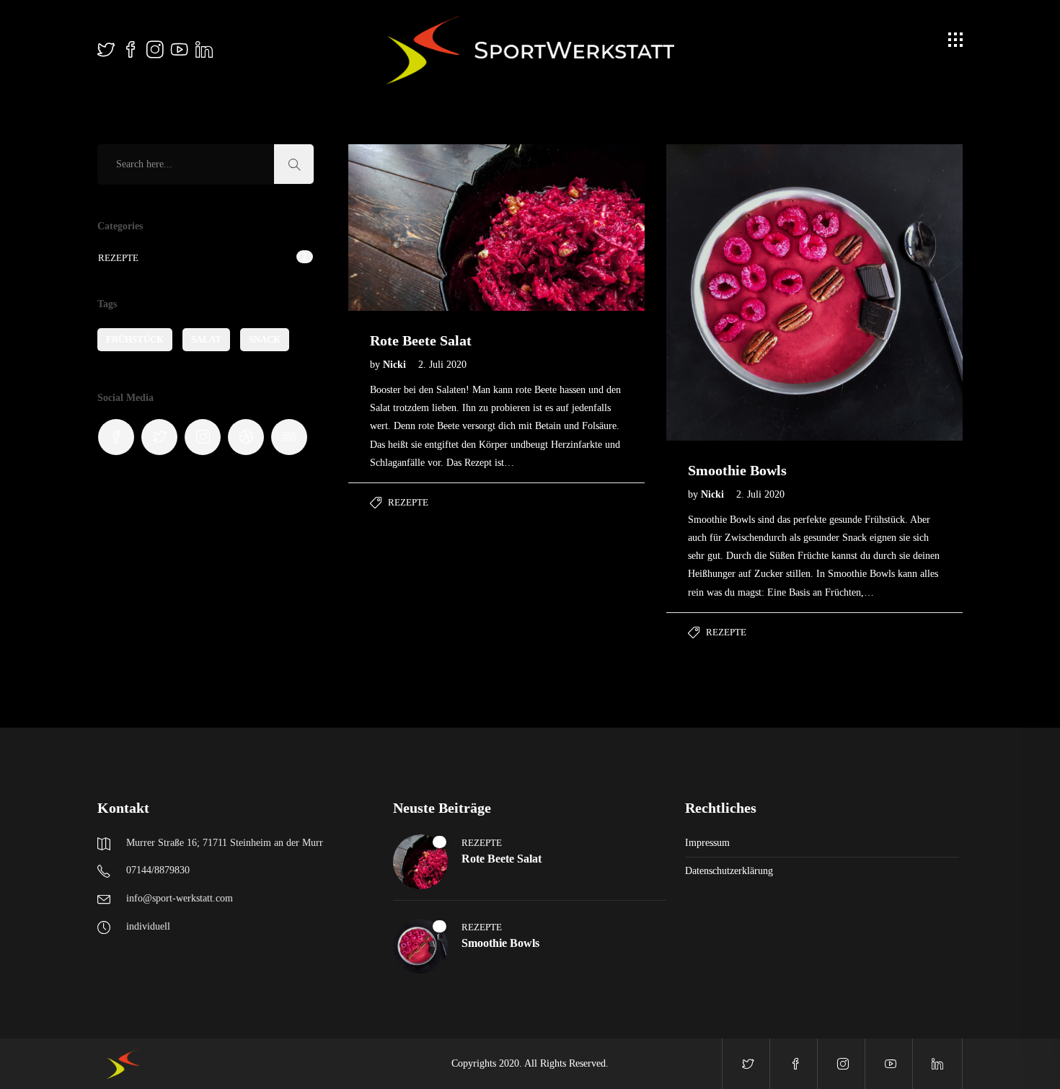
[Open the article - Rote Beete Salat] (422, 227)
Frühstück (135, 339)
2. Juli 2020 (442, 364)
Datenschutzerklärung (729, 870)
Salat (206, 339)
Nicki (396, 364)
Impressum (707, 842)
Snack (265, 339)
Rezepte (408, 502)
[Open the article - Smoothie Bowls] (740, 292)
